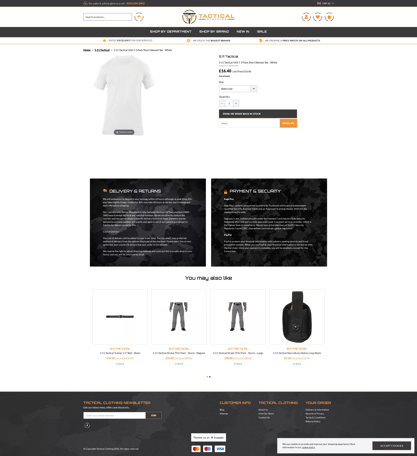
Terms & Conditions (316, 417)
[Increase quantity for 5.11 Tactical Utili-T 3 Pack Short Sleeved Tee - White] (236, 103)
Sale (262, 31)
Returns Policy (313, 421)
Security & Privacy (315, 413)
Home (87, 50)
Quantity (224, 96)
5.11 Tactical (102, 50)
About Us (263, 409)
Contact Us (264, 417)
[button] (207, 376)
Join (153, 415)
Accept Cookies (391, 445)
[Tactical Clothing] (208, 16)
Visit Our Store (266, 413)
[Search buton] (139, 16)
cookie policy (308, 447)
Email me (288, 123)
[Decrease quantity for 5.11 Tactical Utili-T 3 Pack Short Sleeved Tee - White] (222, 103)
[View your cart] (329, 16)
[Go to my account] (306, 16)
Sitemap (224, 413)
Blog (222, 409)
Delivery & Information (317, 409)
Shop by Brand (214, 31)
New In (243, 31)
